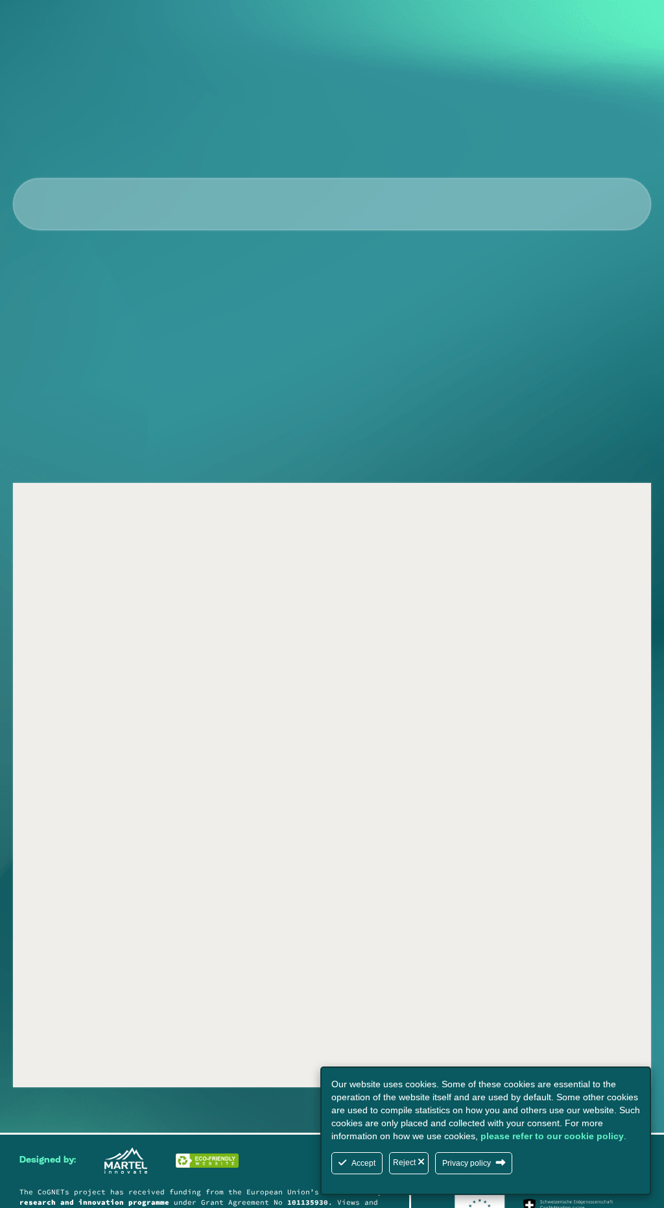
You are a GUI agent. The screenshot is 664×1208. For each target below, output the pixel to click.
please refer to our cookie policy (552, 1136)
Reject (405, 1162)
